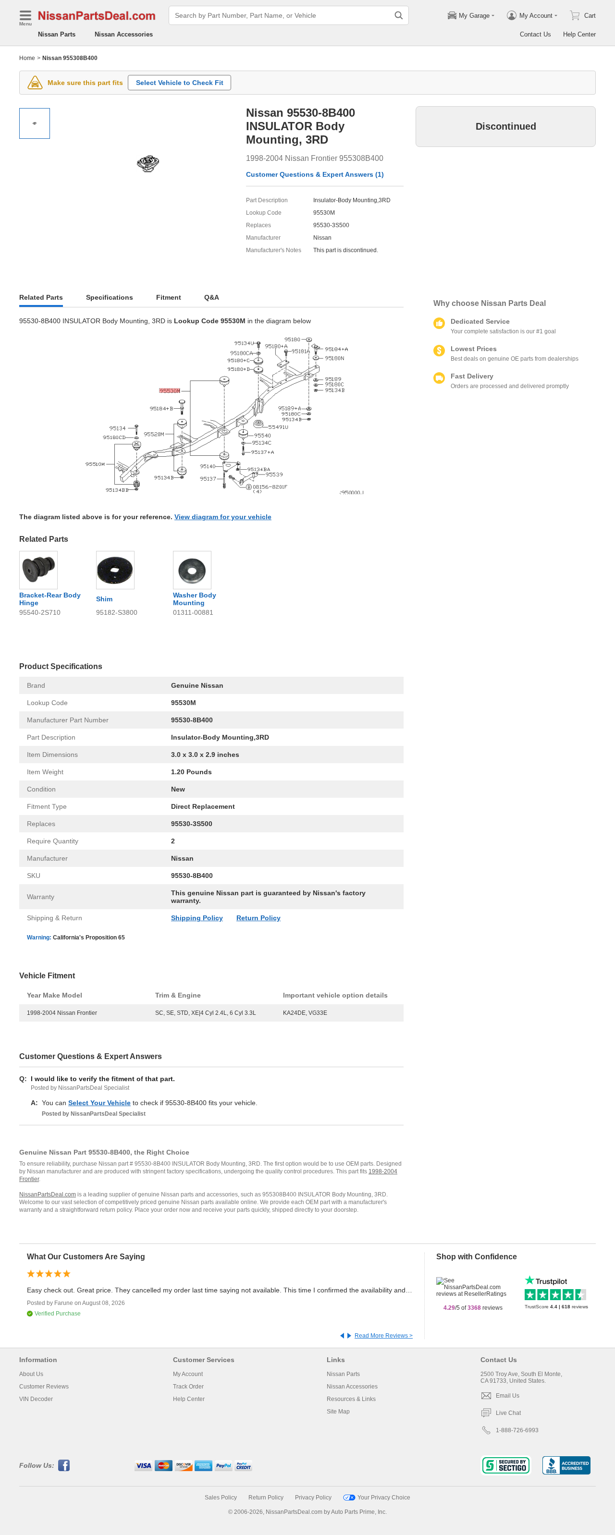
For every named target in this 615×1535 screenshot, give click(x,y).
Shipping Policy (197, 918)
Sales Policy (221, 1497)
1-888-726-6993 (517, 1430)
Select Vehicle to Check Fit (179, 82)
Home (27, 58)
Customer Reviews (44, 1386)
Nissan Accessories (124, 34)
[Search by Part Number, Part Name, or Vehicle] (399, 15)
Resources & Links (351, 1399)
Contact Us (535, 34)
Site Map (338, 1411)
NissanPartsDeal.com (47, 1194)
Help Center (579, 34)
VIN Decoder (36, 1399)
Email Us (507, 1395)
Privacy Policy (313, 1497)
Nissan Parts (56, 34)
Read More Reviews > (384, 1335)
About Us (31, 1374)
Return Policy (258, 918)
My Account (188, 1374)
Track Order (188, 1386)
